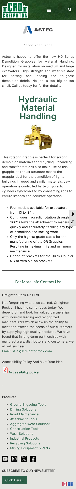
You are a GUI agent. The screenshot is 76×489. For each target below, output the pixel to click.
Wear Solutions (21, 434)
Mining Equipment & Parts (30, 448)
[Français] (70, 484)
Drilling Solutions (23, 409)
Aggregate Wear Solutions (30, 424)
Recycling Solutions (25, 443)
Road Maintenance (24, 414)
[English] (65, 484)
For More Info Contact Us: (38, 281)
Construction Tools (24, 429)
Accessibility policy (24, 372)
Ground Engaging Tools (28, 404)
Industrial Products (24, 438)
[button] (49, 10)
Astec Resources (38, 45)
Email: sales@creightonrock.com (27, 351)
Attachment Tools (23, 419)
